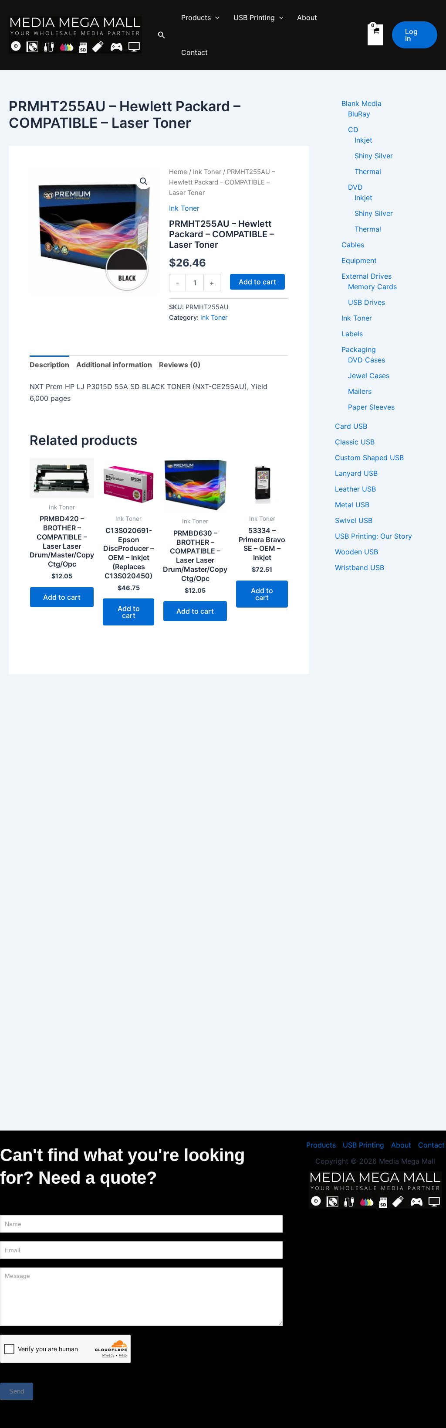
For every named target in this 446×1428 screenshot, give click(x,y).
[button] (162, 35)
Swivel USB (353, 520)
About (307, 17)
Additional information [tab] (114, 364)
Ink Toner (207, 172)
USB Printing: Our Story (373, 536)
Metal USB (352, 504)
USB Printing (254, 17)
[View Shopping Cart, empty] (375, 34)
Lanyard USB (356, 473)
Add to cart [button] (62, 597)
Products (196, 17)
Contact (194, 52)
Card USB (351, 426)
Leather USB (355, 489)
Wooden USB (356, 551)
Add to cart (257, 281)
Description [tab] (49, 364)
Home (178, 172)
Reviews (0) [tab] (180, 364)
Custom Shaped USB (369, 457)
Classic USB (355, 441)
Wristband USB (359, 567)
